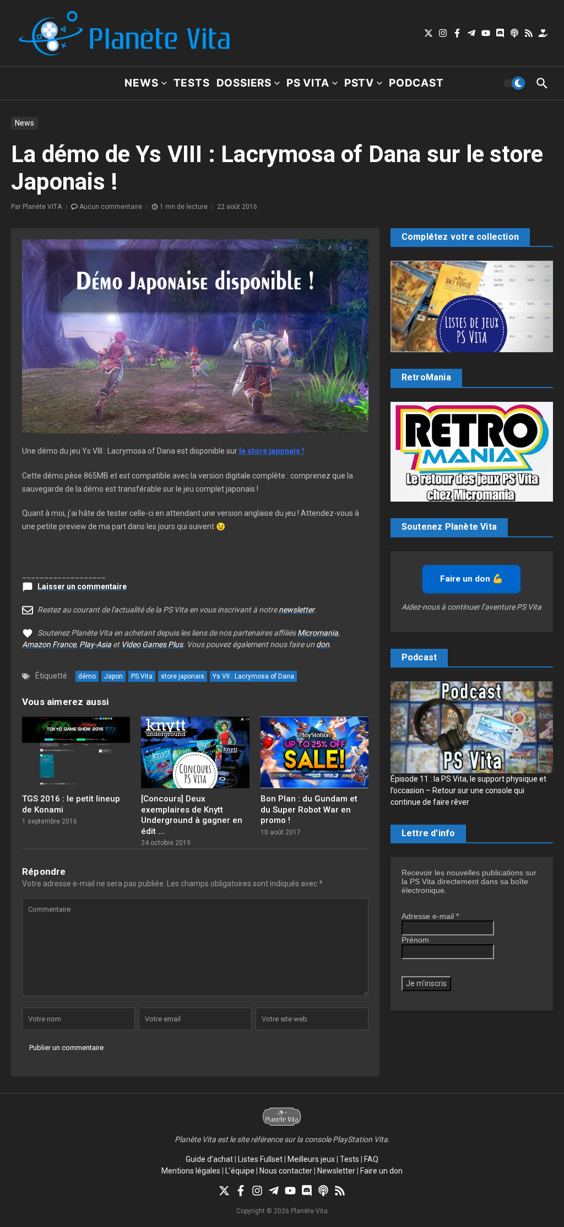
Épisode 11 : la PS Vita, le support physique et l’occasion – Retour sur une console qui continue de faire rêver (468, 790)
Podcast (416, 83)
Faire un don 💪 (471, 579)
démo (87, 676)
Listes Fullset (260, 1159)
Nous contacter (285, 1170)
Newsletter (336, 1170)
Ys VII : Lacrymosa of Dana (253, 676)
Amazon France (49, 644)
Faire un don (381, 1170)
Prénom (415, 939)
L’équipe (239, 1170)
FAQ (371, 1159)
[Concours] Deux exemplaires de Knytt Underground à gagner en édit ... (191, 815)
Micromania (317, 632)
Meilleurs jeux (311, 1159)
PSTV (359, 83)
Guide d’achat (209, 1159)
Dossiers (244, 83)
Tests (191, 83)
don (322, 644)
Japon (113, 676)
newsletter (296, 609)
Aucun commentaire (110, 207)
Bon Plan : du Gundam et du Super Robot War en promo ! (309, 809)
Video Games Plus (152, 644)
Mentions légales (190, 1170)
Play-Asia (95, 644)
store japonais (182, 676)
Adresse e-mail (430, 916)
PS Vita (307, 83)
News (141, 83)
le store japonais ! (271, 450)
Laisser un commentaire (82, 586)
